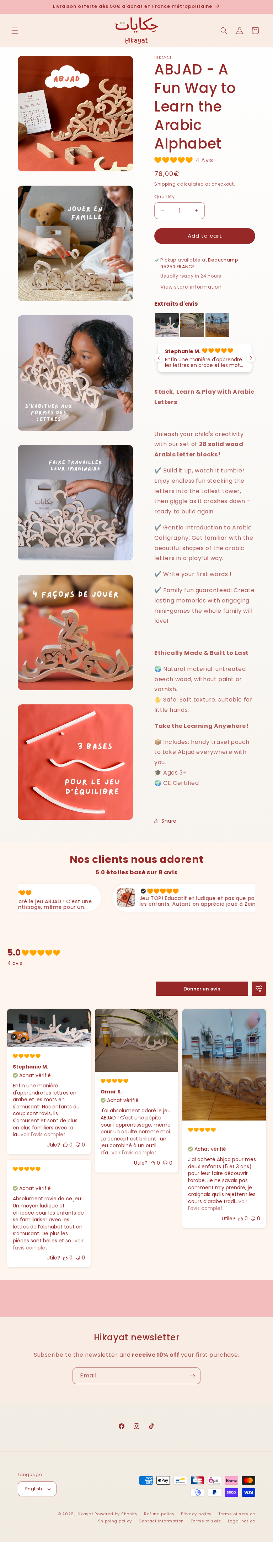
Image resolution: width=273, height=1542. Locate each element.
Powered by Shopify (116, 1514)
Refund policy (159, 1514)
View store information (190, 286)
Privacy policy (196, 1514)
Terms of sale (206, 1521)
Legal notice (241, 1521)
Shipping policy (115, 1521)
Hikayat (84, 1514)
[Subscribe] (192, 1375)
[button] (15, 30)
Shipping (165, 184)
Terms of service (236, 1514)
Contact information (161, 1521)
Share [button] (169, 820)
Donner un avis (201, 989)
